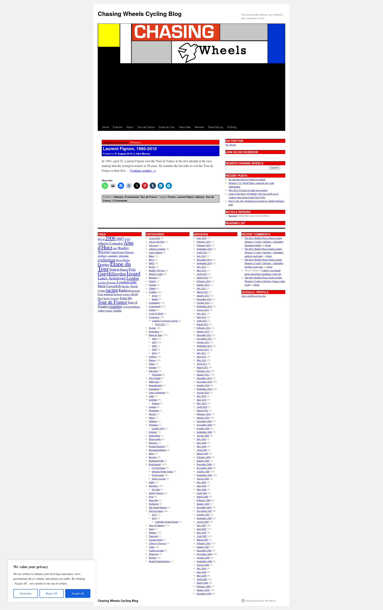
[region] (52, 581)
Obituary (118, 197)
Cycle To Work (156, 313)
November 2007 (204, 510)
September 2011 (204, 345)
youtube (117, 310)
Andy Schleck (155, 252)
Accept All (78, 593)
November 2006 (204, 554)
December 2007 (204, 507)
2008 (154, 345)
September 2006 (204, 561)
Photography (155, 439)
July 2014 (201, 266)
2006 (110, 237)
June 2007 (201, 528)
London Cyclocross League (165, 320)
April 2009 (202, 449)
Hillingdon (116, 273)
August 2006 (203, 564)
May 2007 (201, 532)
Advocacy (153, 245)
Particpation (154, 435)
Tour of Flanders (157, 525)
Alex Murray (143, 153)
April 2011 (202, 363)
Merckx (125, 286)
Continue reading (143, 170)
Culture (152, 309)
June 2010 (201, 399)
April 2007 (202, 536)
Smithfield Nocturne (113, 294)
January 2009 (203, 460)
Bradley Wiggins (157, 270)
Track (151, 528)
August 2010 (203, 392)
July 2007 (201, 525)
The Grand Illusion (158, 507)
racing (112, 289)
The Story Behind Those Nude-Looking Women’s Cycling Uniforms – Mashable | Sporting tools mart (264, 263)
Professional (132, 197)
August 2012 (203, 309)
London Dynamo (107, 282)
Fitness (152, 360)
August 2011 (203, 349)
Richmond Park (156, 460)
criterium (123, 256)
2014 (154, 518)
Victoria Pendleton (131, 306)
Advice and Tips (156, 241)
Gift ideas (153, 370)
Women (152, 557)
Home (105, 127)
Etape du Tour (167, 127)
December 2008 (204, 464)
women (108, 310)
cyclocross (106, 259)
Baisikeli (233, 215)
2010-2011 (160, 324)
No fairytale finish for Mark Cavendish (247, 179)
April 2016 (202, 252)
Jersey (155, 295)
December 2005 (204, 593)
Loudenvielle (127, 281)
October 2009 (203, 428)
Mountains (154, 410)
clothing (102, 256)
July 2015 (201, 256)
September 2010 (204, 388)
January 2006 (203, 589)
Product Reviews (157, 446)
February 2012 (204, 327)
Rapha (123, 290)
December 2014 (204, 259)
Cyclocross (154, 317)
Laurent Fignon (185, 197)
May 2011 (201, 360)
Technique (153, 503)
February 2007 (204, 543)
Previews (153, 442)
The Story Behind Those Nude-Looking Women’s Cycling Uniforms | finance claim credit (265, 281)
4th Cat (101, 239)
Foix (132, 269)
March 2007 (202, 539)
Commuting (154, 302)
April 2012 (202, 320)
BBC (115, 248)
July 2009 (201, 439)
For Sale (156, 489)
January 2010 (203, 417)
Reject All (51, 593)
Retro (151, 453)
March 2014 (202, 277)
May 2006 (201, 575)
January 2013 (203, 295)
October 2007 (203, 514)
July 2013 (201, 288)
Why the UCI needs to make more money (248, 190)
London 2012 (158, 428)
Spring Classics (156, 493)
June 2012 (201, 317)
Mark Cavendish (109, 286)
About (129, 127)
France (172, 197)
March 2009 (202, 453)
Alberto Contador (110, 243)
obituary (199, 197)
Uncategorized (155, 539)
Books (152, 266)
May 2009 (201, 446)
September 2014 (204, 263)
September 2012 (204, 306)
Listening (153, 399)
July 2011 (201, 352)
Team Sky (125, 298)
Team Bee (185, 127)
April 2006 (202, 579)
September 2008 (204, 475)
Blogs (151, 259)
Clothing (231, 127)
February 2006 (204, 586)
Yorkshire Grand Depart (166, 521)
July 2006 (201, 568)
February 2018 (204, 245)
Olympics (153, 424)
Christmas (156, 374)
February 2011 (204, 370)
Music (152, 417)
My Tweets (230, 144)
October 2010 (203, 385)
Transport (153, 536)
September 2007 (204, 518)
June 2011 (201, 356)
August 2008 (203, 478)
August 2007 (203, 521)
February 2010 (204, 414)
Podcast (117, 127)
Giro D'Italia (155, 378)
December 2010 (204, 378)
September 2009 (204, 431)
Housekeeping (155, 385)
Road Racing (215, 127)
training (116, 306)
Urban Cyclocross (157, 543)
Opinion (153, 431)
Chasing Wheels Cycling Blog (140, 13)
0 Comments (120, 200)
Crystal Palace (158, 467)
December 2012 (204, 299)
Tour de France (146, 127)
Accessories (154, 238)
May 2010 (201, 403)
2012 (154, 514)
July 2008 (201, 482)
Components (155, 306)
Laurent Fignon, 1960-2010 (130, 148)
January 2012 (203, 331)
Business (153, 277)
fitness (124, 269)
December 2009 (204, 421)
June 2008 (201, 485)
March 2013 (202, 291)
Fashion (114, 269)
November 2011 (204, 338)
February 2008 (204, 500)
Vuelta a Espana (156, 550)
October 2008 (203, 471)
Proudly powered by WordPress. (260, 600)
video (101, 310)
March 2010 (202, 410)
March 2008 (202, 496)
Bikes (151, 256)
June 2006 (201, 571)
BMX (151, 263)
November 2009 (204, 424)
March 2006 (202, 582)
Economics (154, 331)
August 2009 (203, 435)
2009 (154, 349)
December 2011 (204, 335)
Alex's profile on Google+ (253, 295)
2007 (120, 238)
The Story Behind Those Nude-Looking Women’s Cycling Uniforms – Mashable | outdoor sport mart (264, 252)
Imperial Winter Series (162, 471)
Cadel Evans (117, 252)
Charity (152, 281)
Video (152, 546)
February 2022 (204, 241)
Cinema (152, 284)
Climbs (152, 288)
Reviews (199, 127)
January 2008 (203, 503)
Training (153, 532)
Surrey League (111, 298)
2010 (154, 352)
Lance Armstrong (112, 278)
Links (151, 396)
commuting (113, 255)
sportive (126, 294)
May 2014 (201, 270)
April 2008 (202, 493)
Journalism (154, 388)
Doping (152, 327)
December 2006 (204, 550)
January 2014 (203, 284)
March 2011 (202, 367)
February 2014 (204, 281)
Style (151, 496)
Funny (152, 363)
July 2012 (201, 313)
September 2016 (204, 248)
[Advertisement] (191, 93)
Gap (102, 273)
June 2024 (201, 238)
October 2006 (203, 557)
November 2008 (204, 467)
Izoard (133, 273)
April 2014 (202, 273)
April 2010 (202, 406)
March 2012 (202, 324)
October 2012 (203, 302)
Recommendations (157, 449)
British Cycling (156, 273)
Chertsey (129, 252)
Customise (25, 593)
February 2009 (204, 457)
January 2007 (203, 546)
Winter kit (153, 554)
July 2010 (201, 396)
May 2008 (201, 489)
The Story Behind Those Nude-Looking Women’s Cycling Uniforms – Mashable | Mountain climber (264, 241)
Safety (152, 482)
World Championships (159, 561)
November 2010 (204, 381)
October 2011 (203, 342)
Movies (152, 414)
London (132, 278)
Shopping (153, 485)
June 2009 (201, 442)
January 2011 (203, 374)
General (152, 367)
